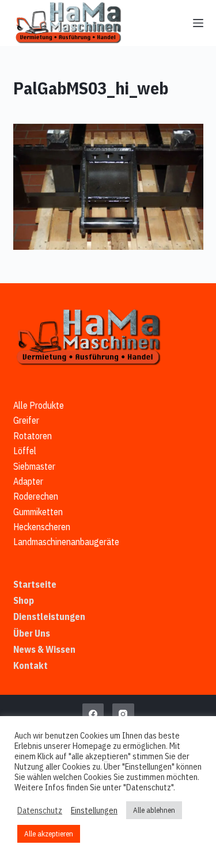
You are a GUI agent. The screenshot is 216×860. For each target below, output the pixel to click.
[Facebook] (93, 714)
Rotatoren (32, 436)
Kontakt (30, 665)
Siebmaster (34, 466)
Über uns (31, 633)
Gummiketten (38, 511)
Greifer (26, 420)
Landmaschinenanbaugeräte (66, 541)
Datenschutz (39, 810)
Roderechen (35, 496)
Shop (23, 600)
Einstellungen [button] (94, 810)
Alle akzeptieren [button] (48, 834)
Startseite (34, 584)
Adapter (28, 481)
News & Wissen (44, 649)
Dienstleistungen (49, 616)
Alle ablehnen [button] (154, 810)
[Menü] (198, 23)
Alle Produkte (38, 405)
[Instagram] (123, 714)
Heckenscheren (41, 526)
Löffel (24, 450)
